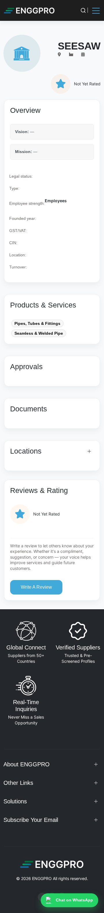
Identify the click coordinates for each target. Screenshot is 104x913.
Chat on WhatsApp (74, 900)
